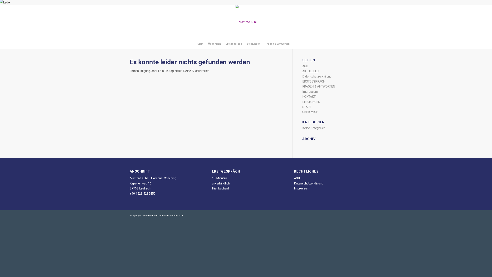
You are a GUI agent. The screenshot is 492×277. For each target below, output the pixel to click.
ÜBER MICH (310, 112)
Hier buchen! (220, 188)
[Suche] (294, 44)
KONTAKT (309, 96)
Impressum (310, 91)
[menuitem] (200, 44)
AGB (305, 66)
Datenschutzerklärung (317, 76)
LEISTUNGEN (311, 102)
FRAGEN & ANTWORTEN (318, 86)
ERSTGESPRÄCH (313, 81)
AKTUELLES (310, 71)
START (306, 107)
